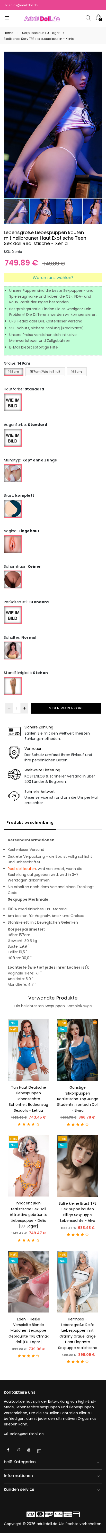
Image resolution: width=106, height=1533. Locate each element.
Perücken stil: (26, 602)
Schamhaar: (22, 566)
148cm (13, 371)
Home (8, 33)
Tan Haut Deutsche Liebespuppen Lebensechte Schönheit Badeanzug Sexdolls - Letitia (28, 1099)
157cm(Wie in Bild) (45, 371)
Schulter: (20, 637)
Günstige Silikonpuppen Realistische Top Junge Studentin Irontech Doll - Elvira (77, 1099)
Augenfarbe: (25, 424)
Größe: (17, 363)
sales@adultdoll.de (23, 5)
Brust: (19, 495)
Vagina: (22, 530)
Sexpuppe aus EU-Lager (40, 33)
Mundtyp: (30, 460)
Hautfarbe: (24, 389)
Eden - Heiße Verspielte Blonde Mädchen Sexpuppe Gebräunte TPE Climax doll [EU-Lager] (28, 1331)
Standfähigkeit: (26, 672)
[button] (97, 125)
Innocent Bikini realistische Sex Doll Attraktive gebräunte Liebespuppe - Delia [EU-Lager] (28, 1215)
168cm (76, 371)
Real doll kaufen (22, 868)
